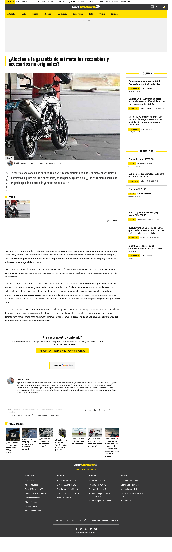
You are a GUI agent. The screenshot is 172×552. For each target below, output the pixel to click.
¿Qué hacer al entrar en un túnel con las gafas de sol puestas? (61, 445)
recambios (11, 412)
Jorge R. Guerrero (146, 88)
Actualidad (17, 415)
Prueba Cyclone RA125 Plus (141, 159)
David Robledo (20, 163)
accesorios (16, 409)
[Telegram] (6, 180)
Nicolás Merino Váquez (144, 194)
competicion (134, 88)
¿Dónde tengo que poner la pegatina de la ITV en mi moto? (12, 448)
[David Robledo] (10, 163)
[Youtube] (95, 529)
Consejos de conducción (48, 415)
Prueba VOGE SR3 (137, 189)
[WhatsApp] (6, 173)
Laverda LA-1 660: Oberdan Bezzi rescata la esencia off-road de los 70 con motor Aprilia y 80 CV (146, 101)
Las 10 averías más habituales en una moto (78, 441)
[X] (6, 187)
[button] (164, 7)
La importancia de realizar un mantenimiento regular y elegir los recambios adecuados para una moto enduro (112, 447)
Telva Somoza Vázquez (144, 163)
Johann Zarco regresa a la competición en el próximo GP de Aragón (145, 248)
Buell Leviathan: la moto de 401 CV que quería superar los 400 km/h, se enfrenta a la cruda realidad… (146, 230)
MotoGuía (59, 409)
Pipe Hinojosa (141, 219)
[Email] (6, 176)
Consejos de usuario (46, 409)
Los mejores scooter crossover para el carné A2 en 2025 (146, 175)
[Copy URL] (6, 190)
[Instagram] (17, 396)
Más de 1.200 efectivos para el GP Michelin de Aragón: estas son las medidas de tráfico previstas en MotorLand (145, 120)
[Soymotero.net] (86, 6)
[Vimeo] (90, 529)
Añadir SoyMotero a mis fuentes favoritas (62, 350)
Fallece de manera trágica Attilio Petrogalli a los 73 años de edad (144, 82)
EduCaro (142, 181)
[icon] (152, 6)
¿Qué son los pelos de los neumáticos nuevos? (44, 442)
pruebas (132, 164)
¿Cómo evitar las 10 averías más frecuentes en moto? (95, 442)
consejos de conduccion (30, 409)
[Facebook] (6, 183)
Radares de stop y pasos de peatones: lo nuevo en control (29, 444)
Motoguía (29, 415)
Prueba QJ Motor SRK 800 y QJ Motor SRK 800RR (143, 213)
